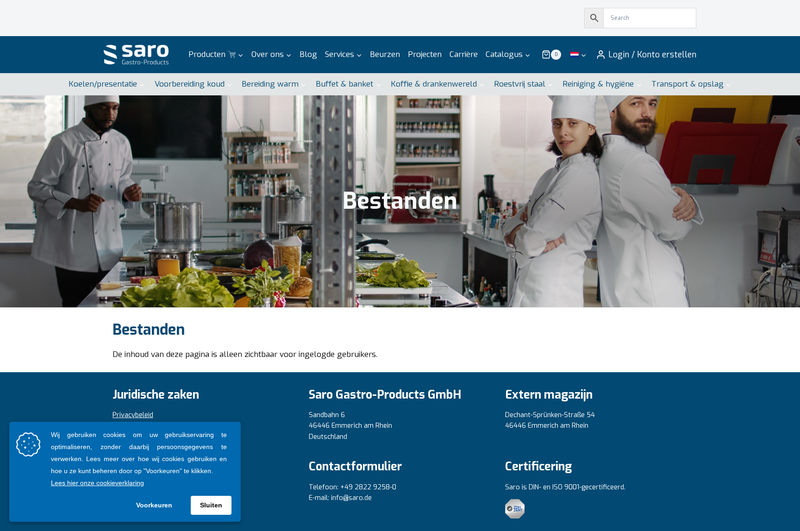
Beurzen (385, 54)
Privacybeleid (132, 415)
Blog (308, 54)
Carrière (464, 54)
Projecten (425, 54)
